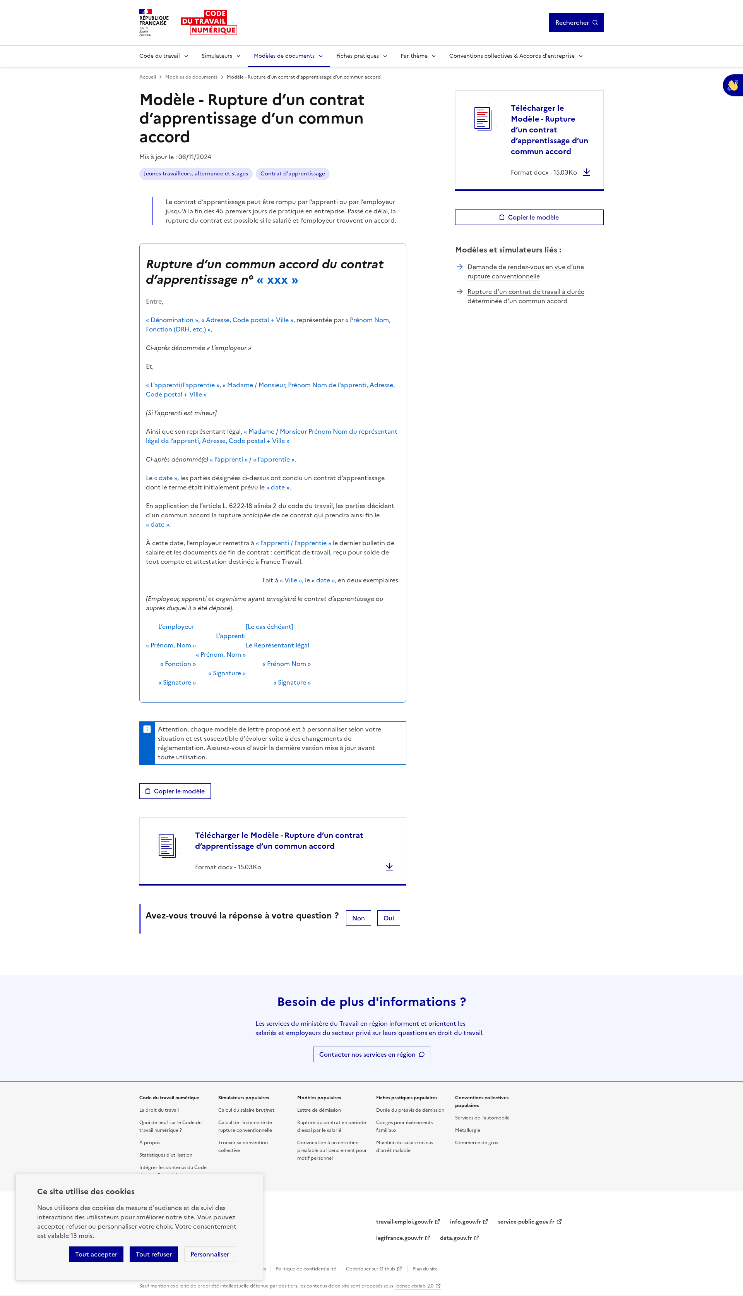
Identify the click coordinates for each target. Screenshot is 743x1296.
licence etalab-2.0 (413, 1285)
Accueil (147, 77)
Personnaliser (209, 1254)
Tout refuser (154, 1254)
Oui (388, 918)
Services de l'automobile (482, 1117)
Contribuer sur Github (370, 1268)
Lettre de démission (319, 1110)
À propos (149, 1142)
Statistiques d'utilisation (165, 1155)
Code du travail (159, 56)
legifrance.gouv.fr (399, 1238)
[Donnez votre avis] (733, 85)
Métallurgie (467, 1130)
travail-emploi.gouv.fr (404, 1222)
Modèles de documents (284, 56)
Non (358, 918)
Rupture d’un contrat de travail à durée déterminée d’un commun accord (525, 296)
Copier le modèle (179, 791)
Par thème (414, 56)
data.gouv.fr (456, 1238)
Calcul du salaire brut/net (246, 1110)
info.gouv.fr (465, 1222)
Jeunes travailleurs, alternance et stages (196, 174)
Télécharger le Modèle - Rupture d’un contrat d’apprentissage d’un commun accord (279, 840)
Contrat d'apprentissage (292, 174)
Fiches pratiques (357, 56)
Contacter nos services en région (367, 1054)
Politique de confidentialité (306, 1268)
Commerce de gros (476, 1142)
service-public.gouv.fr (526, 1222)
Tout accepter (96, 1254)
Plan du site (425, 1268)
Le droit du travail (159, 1110)
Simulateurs (217, 56)
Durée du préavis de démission (410, 1110)
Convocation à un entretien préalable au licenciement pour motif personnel (332, 1150)
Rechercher (572, 22)
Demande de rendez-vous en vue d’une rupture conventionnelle (525, 271)
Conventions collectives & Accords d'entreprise (512, 56)
